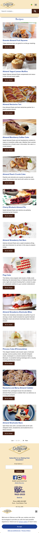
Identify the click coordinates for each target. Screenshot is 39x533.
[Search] (35, 11)
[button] (36, 511)
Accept (19, 527)
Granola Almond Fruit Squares (15, 40)
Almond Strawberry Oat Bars (14, 240)
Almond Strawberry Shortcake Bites (17, 312)
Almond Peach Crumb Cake (14, 174)
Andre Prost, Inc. (19, 483)
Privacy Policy (25, 531)
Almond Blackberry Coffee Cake (16, 137)
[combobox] (16, 11)
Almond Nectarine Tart (12, 104)
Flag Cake (7, 275)
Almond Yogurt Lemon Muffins (15, 71)
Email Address (18, 464)
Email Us (19, 497)
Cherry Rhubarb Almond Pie (14, 207)
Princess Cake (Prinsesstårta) (15, 349)
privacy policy (23, 522)
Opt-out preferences (14, 531)
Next (26, 440)
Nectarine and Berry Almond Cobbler (18, 388)
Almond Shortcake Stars (13, 422)
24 (23, 440)
